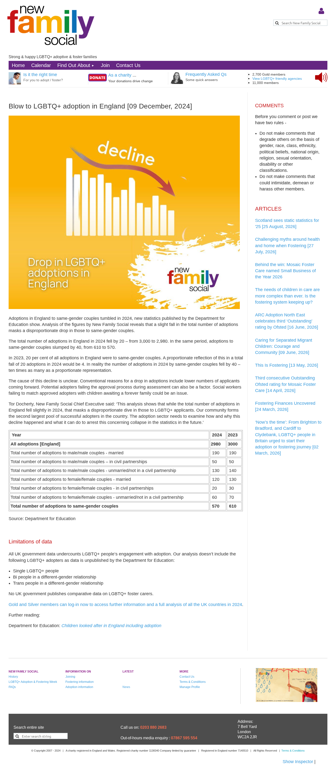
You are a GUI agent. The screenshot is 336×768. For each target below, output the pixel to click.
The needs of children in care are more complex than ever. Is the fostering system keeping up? (287, 295)
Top (314, 747)
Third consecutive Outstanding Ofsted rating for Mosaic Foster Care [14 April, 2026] (285, 384)
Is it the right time (40, 74)
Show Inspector (298, 761)
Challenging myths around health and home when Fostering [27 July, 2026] (287, 245)
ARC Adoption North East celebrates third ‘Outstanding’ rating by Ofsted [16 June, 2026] (286, 321)
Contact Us (187, 676)
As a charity (119, 75)
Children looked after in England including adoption (111, 625)
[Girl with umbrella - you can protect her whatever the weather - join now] (286, 700)
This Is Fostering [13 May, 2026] (286, 365)
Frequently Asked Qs (206, 74)
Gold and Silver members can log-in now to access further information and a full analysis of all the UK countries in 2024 (125, 604)
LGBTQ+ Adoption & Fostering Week (33, 682)
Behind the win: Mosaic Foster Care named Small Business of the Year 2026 (285, 270)
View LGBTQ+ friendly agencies (277, 79)
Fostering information (79, 682)
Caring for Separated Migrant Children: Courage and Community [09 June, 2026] (283, 346)
